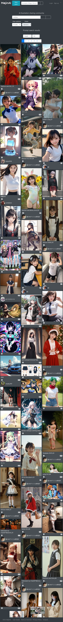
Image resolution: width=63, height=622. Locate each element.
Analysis (45, 620)
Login (51, 3)
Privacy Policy (37, 620)
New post (17, 3)
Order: (26, 21)
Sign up (56, 3)
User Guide (16, 620)
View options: (16, 21)
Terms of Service (26, 620)
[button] (60, 2)
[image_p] (41, 3)
